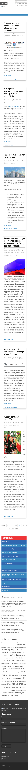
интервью (9, 672)
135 (13, 525)
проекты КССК (17, 681)
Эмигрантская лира (14, 106)
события (22, 252)
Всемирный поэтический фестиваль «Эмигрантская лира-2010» (14, 92)
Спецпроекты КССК (6, 583)
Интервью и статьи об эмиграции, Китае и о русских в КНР (13, 575)
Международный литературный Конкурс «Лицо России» (14, 351)
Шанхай (16, 162)
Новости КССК (17, 160)
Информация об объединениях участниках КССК (13, 545)
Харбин (19, 250)
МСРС (12, 647)
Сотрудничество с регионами (9, 552)
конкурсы (15, 101)
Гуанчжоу (20, 249)
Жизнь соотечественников (8, 559)
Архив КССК (5, 590)
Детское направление (7, 563)
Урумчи (15, 250)
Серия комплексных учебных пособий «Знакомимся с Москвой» (12, 27)
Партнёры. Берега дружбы (14, 425)
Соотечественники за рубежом (9, 570)
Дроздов (13, 645)
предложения (20, 35)
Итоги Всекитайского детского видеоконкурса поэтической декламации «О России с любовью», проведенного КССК (13, 617)
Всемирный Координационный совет (11, 642)
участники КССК (11, 695)
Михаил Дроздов (20, 647)
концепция (14, 675)
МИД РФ (3, 758)
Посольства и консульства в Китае (10, 760)
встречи (10, 666)
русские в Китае (15, 684)
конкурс (13, 672)
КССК (6, 37)
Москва (14, 35)
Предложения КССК (6, 586)
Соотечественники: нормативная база (11, 579)
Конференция (20, 645)
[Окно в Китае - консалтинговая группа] (14, 709)
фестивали (20, 101)
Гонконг (15, 249)
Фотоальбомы (6, 567)
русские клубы (8, 687)
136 (16, 525)
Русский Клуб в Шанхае (11, 655)
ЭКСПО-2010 (6, 163)
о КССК (8, 678)
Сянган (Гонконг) (11, 660)
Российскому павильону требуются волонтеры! (14, 155)
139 (26, 525)
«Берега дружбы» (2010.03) (11, 418)
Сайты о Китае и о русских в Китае (10, 556)
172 (13, 528)
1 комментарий (9, 145)
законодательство (15, 668)
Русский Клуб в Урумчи (18, 652)
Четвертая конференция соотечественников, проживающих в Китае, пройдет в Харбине (14, 242)
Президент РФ (5, 756)
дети (14, 666)
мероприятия (20, 675)
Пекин (11, 250)
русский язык (14, 687)
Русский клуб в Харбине (15, 252)
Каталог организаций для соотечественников (13, 549)
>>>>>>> (3, 765)
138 (23, 525)
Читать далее (8, 75)
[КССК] (3, 10)
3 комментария (9, 516)
